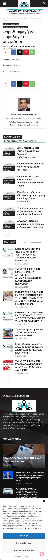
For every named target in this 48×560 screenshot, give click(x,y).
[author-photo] (24, 111)
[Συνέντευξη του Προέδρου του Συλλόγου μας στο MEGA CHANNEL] (8, 333)
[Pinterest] (26, 52)
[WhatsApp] (32, 52)
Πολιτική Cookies (21, 556)
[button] (44, 501)
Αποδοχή (24, 535)
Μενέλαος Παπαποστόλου (21, 46)
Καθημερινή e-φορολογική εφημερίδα (15, 27)
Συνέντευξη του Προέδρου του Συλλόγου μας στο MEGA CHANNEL (29, 332)
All (25, 242)
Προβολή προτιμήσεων (24, 550)
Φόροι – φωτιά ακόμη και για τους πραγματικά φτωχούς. (30, 166)
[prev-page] (4, 234)
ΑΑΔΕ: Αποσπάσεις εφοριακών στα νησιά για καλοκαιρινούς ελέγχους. (30, 224)
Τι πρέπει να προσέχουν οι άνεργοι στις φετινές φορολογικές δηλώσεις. (30, 211)
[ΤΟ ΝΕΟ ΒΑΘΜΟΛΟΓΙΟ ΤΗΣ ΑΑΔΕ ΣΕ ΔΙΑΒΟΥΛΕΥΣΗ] (24, 456)
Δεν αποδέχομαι (24, 543)
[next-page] (8, 234)
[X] (20, 52)
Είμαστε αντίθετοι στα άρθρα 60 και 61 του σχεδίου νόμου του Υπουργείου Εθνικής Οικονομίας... (27, 254)
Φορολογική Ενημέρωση (19, 18)
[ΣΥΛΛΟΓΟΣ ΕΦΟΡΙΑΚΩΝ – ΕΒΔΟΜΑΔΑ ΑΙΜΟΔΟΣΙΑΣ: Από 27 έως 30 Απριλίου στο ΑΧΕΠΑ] (8, 365)
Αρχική (5, 18)
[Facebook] (13, 52)
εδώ (18, 71)
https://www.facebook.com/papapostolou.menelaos (24, 118)
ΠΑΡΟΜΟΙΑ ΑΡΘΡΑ (12, 137)
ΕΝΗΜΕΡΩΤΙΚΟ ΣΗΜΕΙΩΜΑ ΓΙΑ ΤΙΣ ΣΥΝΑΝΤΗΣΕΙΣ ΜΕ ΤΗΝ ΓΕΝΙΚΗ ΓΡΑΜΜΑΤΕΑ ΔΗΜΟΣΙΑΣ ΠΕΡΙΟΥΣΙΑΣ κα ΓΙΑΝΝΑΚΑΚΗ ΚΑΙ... (29, 298)
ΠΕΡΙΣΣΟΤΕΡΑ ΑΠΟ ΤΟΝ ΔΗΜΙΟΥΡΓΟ (20, 141)
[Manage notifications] (42, 554)
